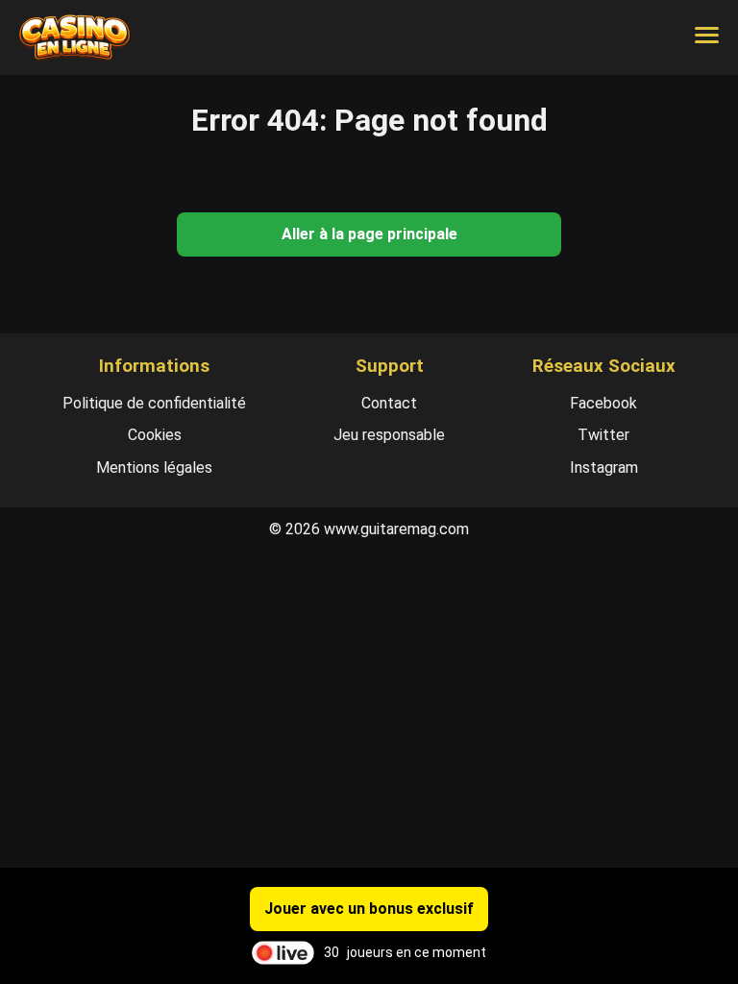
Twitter (603, 435)
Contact (389, 403)
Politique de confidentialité (154, 403)
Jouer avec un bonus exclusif (369, 908)
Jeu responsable (389, 435)
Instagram (604, 467)
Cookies (155, 435)
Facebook (603, 403)
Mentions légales (154, 467)
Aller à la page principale (369, 234)
